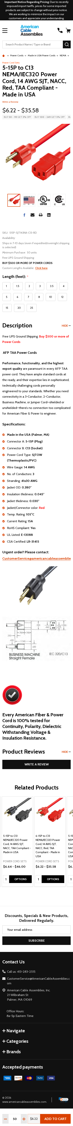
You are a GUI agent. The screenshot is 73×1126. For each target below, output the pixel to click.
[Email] (32, 214)
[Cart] (68, 30)
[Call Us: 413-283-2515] (60, 30)
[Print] (40, 214)
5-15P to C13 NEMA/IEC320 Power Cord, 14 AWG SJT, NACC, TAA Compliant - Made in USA (17, 844)
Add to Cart (55, 1119)
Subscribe (36, 940)
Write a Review (10, 101)
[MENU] (4, 30)
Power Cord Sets (10, 62)
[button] (64, 1099)
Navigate (15, 1030)
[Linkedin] (48, 214)
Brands (13, 1051)
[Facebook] (24, 214)
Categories (17, 1041)
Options (20, 879)
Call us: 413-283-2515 (21, 971)
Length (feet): (15, 276)
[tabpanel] (17, 841)
